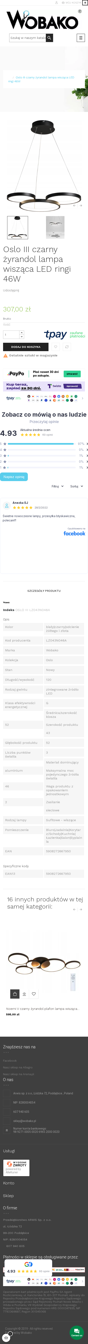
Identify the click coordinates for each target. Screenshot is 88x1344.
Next (80, 206)
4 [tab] (26, 1025)
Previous (75, 206)
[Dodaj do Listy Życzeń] (56, 347)
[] (14, 994)
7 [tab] (38, 1025)
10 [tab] (50, 1025)
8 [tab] (42, 1025)
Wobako (26, 1332)
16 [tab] (75, 1025)
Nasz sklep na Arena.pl (18, 1074)
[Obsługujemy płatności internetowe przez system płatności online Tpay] (64, 335)
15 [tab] (71, 1025)
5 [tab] (30, 1025)
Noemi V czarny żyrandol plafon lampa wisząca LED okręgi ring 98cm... (41, 1009)
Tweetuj (31, 290)
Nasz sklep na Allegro (18, 1067)
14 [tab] (66, 1025)
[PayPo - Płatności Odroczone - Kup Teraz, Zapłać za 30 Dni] (44, 373)
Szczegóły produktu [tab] (44, 590)
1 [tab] (13, 1025)
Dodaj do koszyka (25, 346)
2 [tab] (17, 1025)
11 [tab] (54, 1025)
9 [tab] (46, 1025)
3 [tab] (21, 1025)
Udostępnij (24, 290)
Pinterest (37, 290)
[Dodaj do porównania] (67, 347)
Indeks (8, 610)
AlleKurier (12, 1172)
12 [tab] (58, 1025)
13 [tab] (62, 1025)
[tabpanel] (44, 971)
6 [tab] (34, 1025)
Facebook (10, 1060)
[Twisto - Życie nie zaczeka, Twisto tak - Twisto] (44, 386)
